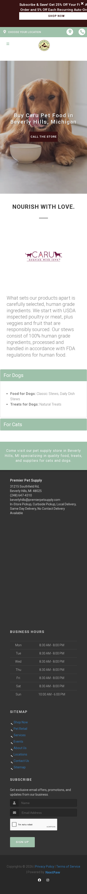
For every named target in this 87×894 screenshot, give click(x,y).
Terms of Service (68, 866)
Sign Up (22, 842)
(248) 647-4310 (21, 495)
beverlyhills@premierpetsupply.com (35, 500)
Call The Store (44, 136)
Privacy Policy (44, 866)
